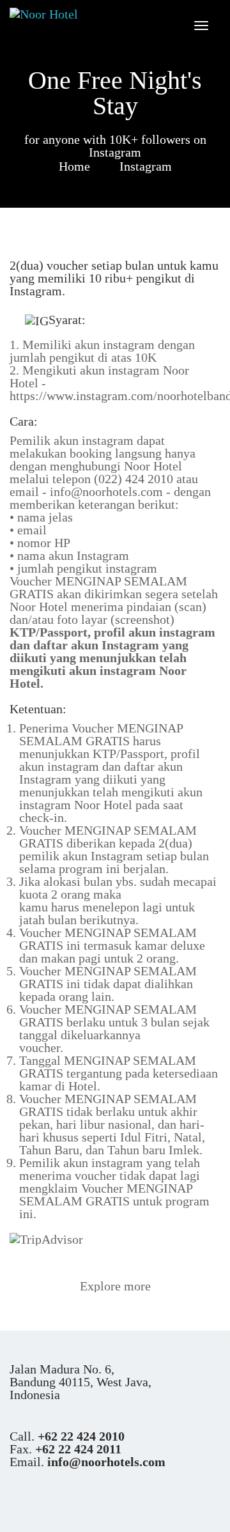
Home (74, 166)
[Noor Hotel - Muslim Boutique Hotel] (57, 13)
